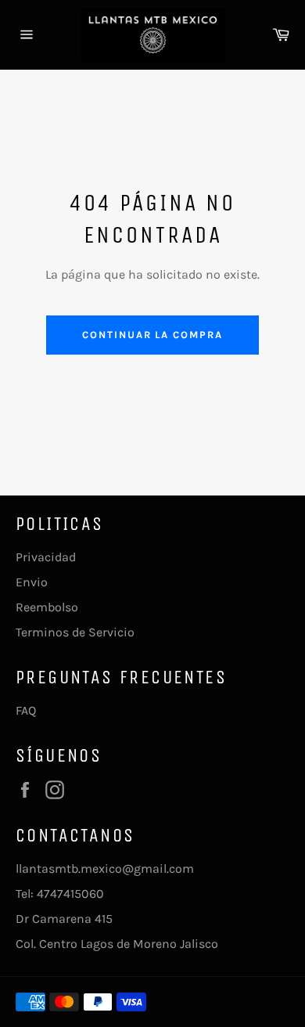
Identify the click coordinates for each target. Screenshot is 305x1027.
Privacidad (46, 557)
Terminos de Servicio (75, 632)
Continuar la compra (152, 335)
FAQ (26, 710)
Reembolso (47, 607)
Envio (32, 582)
